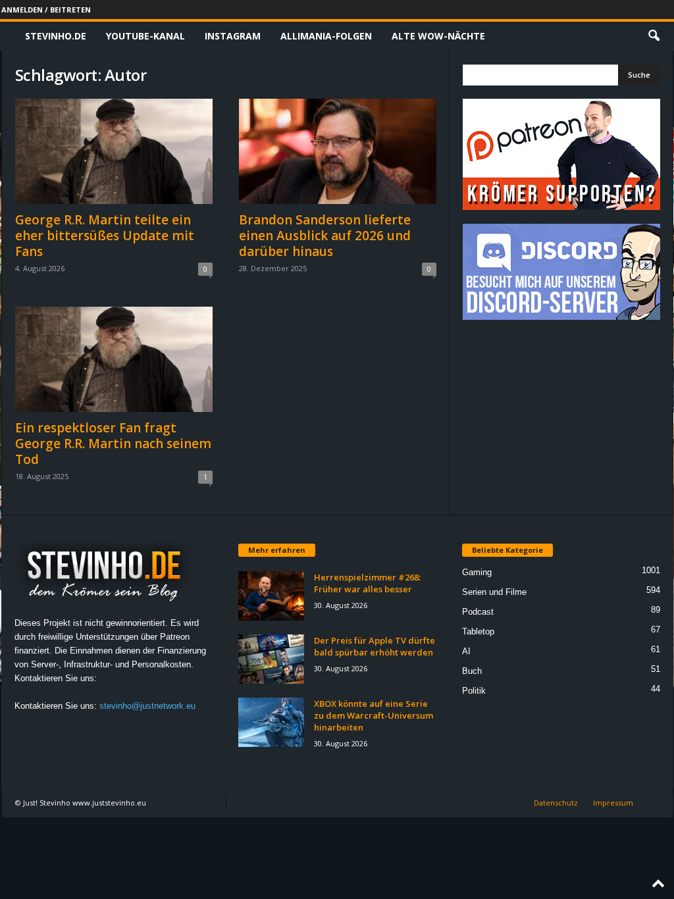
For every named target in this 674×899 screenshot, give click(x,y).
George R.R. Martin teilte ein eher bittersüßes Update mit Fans (104, 235)
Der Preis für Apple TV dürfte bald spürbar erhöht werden (374, 646)
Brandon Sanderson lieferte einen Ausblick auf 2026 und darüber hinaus (325, 235)
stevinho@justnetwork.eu (147, 706)
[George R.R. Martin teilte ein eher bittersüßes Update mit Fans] (114, 151)
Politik (474, 691)
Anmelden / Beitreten (46, 9)
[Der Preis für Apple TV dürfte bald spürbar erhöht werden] (271, 659)
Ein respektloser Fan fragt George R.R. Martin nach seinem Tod (113, 443)
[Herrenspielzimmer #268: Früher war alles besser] (271, 596)
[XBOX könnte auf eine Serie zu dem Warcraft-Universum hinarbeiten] (271, 722)
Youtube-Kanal (145, 36)
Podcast (478, 612)
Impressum (613, 803)
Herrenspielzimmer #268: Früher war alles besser (367, 583)
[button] (653, 36)
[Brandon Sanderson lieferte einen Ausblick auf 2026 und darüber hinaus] (337, 151)
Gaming (477, 572)
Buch (472, 671)
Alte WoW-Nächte (438, 36)
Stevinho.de (55, 36)
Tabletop (478, 631)
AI (466, 651)
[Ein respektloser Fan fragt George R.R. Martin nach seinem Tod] (114, 359)
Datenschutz (556, 803)
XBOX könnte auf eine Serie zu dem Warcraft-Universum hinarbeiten (373, 715)
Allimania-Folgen (326, 36)
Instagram (233, 36)
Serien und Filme (494, 592)
